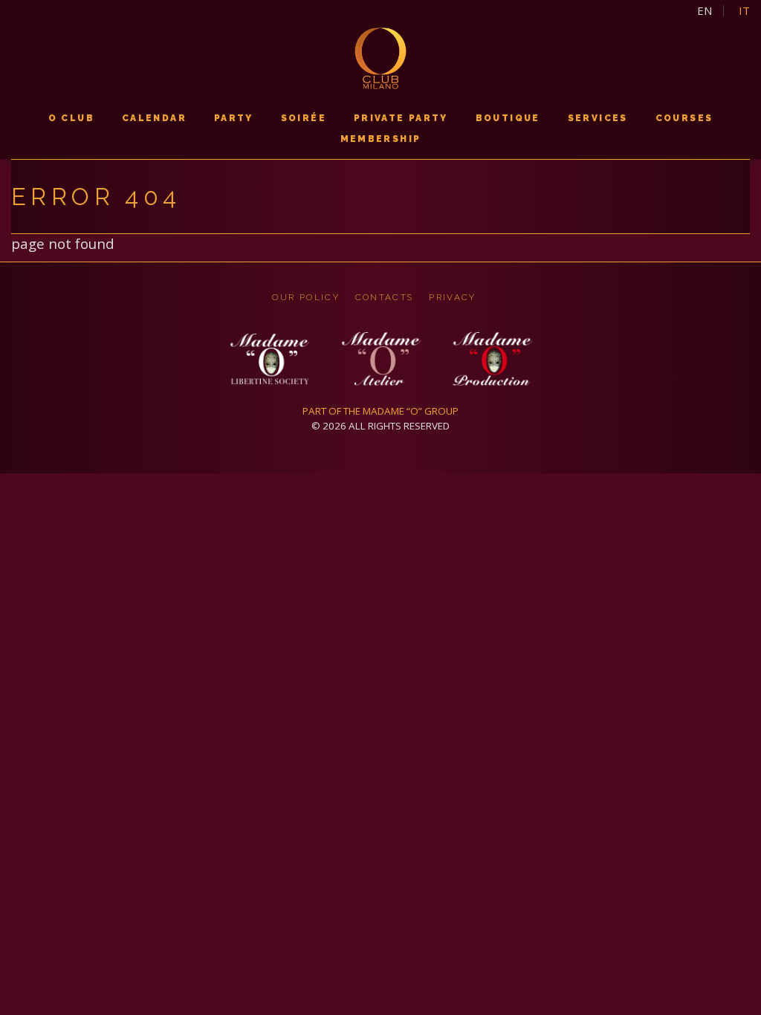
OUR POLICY (306, 297)
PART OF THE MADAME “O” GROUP (380, 411)
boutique (508, 118)
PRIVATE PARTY (401, 118)
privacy (452, 297)
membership (380, 139)
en (704, 10)
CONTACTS (384, 297)
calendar (154, 118)
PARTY (233, 118)
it (744, 10)
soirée (303, 118)
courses (684, 118)
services (598, 118)
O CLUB (71, 118)
